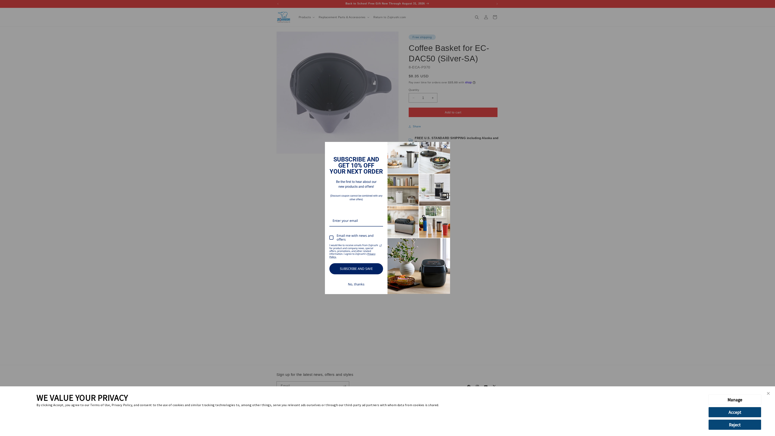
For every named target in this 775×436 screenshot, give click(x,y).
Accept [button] (735, 412)
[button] (768, 393)
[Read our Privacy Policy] (380, 245)
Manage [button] (735, 399)
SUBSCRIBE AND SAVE (356, 268)
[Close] (445, 147)
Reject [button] (735, 425)
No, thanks (356, 284)
